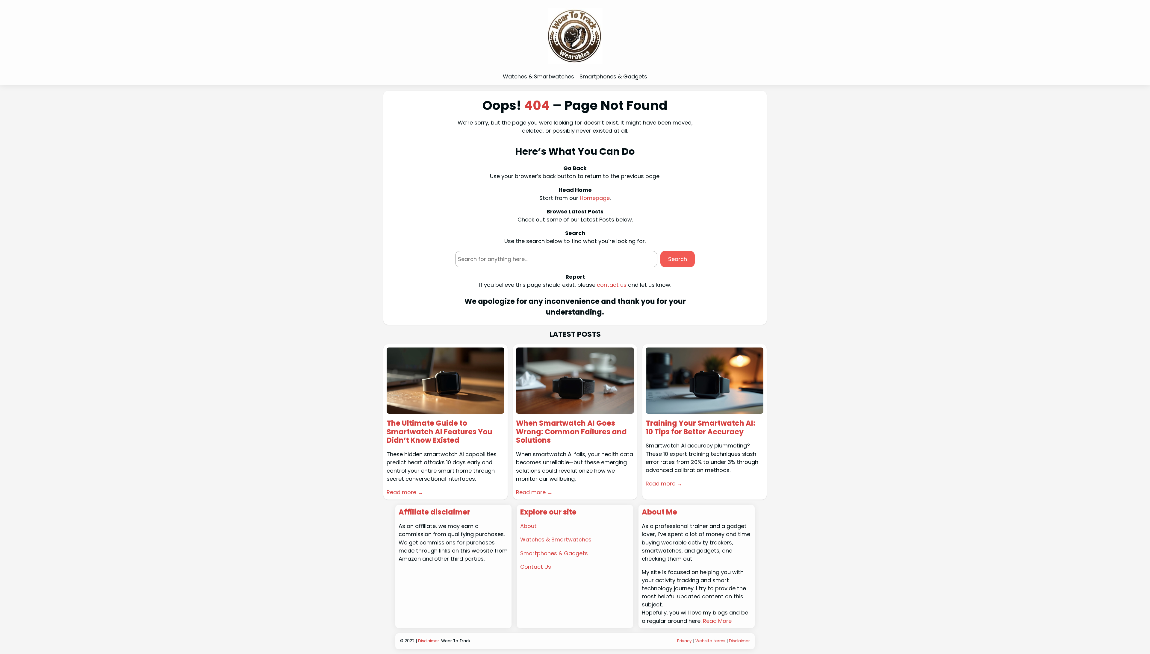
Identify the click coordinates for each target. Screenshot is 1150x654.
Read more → (405, 492)
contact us (612, 285)
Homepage (595, 198)
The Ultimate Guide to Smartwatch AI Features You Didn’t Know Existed (439, 432)
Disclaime (738, 641)
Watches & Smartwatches (555, 539)
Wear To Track (455, 641)
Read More (717, 621)
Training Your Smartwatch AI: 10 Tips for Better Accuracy (700, 427)
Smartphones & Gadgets (554, 553)
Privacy (684, 641)
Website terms (710, 641)
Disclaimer (428, 641)
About (528, 526)
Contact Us (535, 566)
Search (677, 259)
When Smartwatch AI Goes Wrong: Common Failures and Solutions (571, 432)
